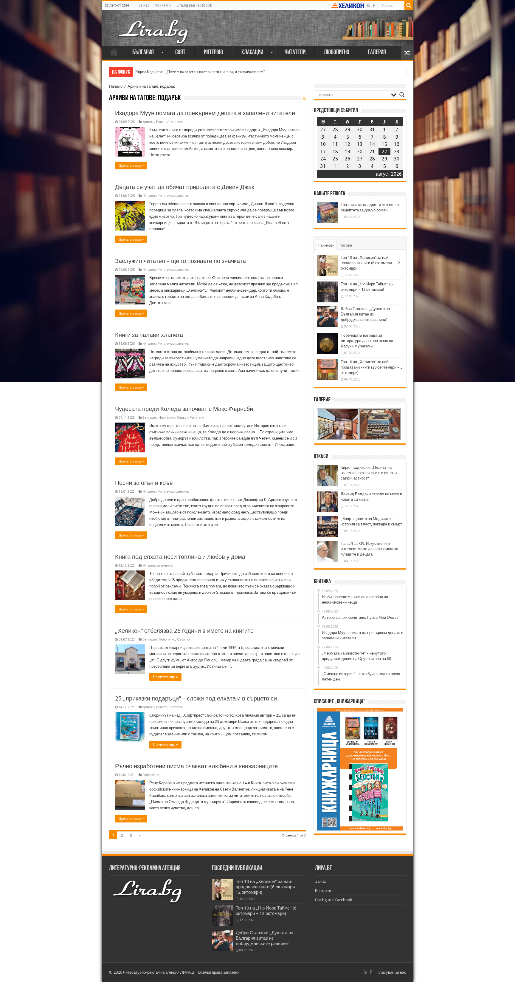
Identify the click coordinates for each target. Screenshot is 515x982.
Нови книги (167, 418)
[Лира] (154, 25)
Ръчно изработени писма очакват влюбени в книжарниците (196, 766)
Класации (252, 52)
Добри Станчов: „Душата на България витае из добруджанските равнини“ (365, 314)
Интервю (213, 52)
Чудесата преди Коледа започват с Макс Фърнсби (184, 408)
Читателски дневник (173, 196)
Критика (148, 122)
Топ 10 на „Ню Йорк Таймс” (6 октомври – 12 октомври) (266, 910)
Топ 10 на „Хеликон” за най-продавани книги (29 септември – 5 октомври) (371, 367)
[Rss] (368, 5)
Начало (114, 52)
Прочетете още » (131, 165)
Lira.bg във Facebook (194, 5)
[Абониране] (304, 98)
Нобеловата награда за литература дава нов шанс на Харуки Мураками (367, 340)
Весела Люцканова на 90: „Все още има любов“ (175, 71)
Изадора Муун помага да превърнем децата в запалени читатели (205, 113)
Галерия (377, 52)
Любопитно (336, 52)
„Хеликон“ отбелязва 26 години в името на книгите (184, 630)
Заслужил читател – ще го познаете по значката (180, 261)
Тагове (346, 245)
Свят (180, 52)
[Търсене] (408, 5)
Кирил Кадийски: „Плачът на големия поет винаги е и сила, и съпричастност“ (369, 472)
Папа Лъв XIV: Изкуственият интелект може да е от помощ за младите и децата (369, 548)
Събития (183, 639)
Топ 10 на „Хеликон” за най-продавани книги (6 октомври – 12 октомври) (370, 262)
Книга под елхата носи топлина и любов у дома (180, 556)
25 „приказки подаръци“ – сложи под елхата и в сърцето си (196, 698)
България (143, 52)
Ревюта (161, 122)
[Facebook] (374, 5)
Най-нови (326, 245)
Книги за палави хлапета (149, 334)
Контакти (163, 5)
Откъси (182, 418)
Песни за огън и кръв (144, 482)
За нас (143, 5)
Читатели (295, 52)
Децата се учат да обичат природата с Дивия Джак (184, 187)
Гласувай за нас (392, 972)
